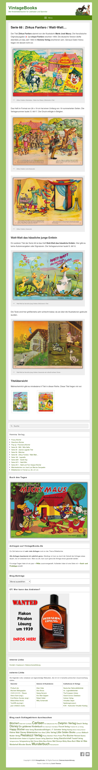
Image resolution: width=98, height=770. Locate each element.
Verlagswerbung (24, 741)
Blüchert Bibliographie (18, 690)
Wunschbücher (54, 744)
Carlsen (38, 722)
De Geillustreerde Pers (51, 724)
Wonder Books (25, 744)
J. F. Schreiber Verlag (58, 729)
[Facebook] (82, 754)
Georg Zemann (41, 693)
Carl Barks (29, 724)
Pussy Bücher (16, 440)
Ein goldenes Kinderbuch (31, 726)
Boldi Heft (22, 724)
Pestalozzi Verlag (31, 735)
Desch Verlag (82, 723)
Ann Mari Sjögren (42, 695)
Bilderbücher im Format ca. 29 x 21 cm (24, 470)
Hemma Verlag (17, 434)
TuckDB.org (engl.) (17, 703)
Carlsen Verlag (68, 698)
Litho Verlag (51, 732)
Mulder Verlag (15, 735)
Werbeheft (14, 744)
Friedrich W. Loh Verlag (77, 727)
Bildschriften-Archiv (17, 700)
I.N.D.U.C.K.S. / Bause (19, 693)
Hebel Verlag (29, 730)
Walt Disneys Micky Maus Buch (64, 741)
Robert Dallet (40, 698)
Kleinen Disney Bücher (79, 730)
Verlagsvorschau (14, 741)
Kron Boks (41, 732)
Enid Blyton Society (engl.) (20, 698)
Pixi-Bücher (68, 735)
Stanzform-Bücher (17, 442)
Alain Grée (40, 688)
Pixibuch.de (15, 688)
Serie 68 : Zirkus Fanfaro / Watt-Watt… (24, 455)
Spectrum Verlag (52, 738)
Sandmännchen (16, 738)
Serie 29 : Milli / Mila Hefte (20, 447)
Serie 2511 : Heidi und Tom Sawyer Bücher (26, 465)
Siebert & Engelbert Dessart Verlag (33, 738)
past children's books (18, 705)
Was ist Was (81, 741)
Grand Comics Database (71, 695)
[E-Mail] (88, 754)
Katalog (69, 730)
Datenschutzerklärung (32, 665)
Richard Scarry (79, 735)
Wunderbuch (41, 743)
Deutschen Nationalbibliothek (73, 688)
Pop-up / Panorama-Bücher (20, 445)
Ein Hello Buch (47, 727)
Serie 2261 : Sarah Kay (19, 460)
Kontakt (12, 665)
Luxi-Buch (78, 732)
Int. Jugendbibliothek (70, 690)
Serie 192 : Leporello (18, 457)
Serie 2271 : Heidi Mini (19, 462)
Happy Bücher (17, 729)
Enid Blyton (55, 727)
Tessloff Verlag (77, 738)
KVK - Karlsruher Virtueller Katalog (75, 705)
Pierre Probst (58, 736)
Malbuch (85, 732)
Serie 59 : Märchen (17, 452)
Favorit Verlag (64, 726)
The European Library (70, 693)
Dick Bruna (40, 690)
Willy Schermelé (42, 700)
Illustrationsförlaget (42, 729)
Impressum (20, 665)
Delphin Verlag (67, 723)
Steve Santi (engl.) (17, 695)
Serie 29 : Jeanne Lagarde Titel (22, 450)
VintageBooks (22, 7)
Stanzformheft (65, 738)
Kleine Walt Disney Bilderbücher (24, 732)
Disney (14, 726)
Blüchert (14, 723)
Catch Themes (56, 763)
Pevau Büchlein (48, 736)
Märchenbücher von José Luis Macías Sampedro (28, 467)
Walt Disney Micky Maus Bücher (41, 741)
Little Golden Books (66, 732)
